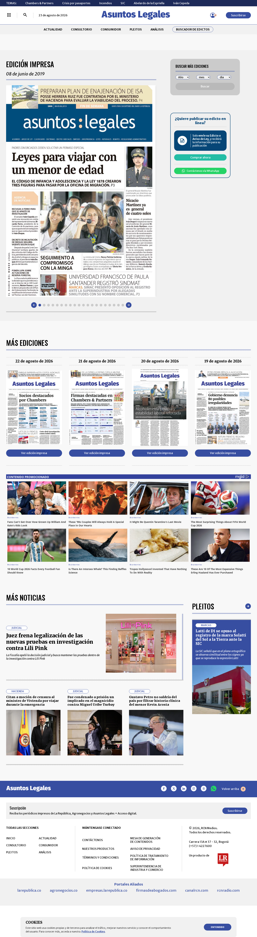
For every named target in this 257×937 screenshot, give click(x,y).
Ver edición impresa (34, 453)
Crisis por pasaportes (76, 3)
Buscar (205, 86)
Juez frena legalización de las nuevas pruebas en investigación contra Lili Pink (49, 641)
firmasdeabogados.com (156, 890)
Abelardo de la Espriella (149, 3)
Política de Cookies (93, 931)
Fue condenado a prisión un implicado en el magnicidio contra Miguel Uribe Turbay (91, 701)
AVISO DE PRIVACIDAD (145, 848)
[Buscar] (25, 15)
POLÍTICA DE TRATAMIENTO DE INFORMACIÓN (149, 857)
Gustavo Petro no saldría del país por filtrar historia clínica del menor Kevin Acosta (154, 701)
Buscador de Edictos (193, 29)
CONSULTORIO (81, 29)
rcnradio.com (228, 890)
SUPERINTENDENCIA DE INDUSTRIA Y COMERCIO (146, 868)
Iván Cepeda (181, 3)
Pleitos (203, 606)
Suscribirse (238, 15)
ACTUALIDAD (53, 29)
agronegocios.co (63, 890)
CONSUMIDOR (111, 29)
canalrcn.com (196, 890)
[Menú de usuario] (213, 15)
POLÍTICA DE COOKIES (97, 868)
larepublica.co (29, 890)
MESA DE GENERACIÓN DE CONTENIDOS (145, 839)
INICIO (10, 838)
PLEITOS (136, 29)
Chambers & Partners (39, 3)
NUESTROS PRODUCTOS (98, 848)
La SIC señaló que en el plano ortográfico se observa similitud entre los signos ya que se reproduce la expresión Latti (220, 654)
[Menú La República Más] (9, 15)
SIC (123, 3)
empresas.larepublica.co (106, 890)
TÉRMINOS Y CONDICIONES (100, 857)
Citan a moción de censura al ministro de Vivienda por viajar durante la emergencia (32, 701)
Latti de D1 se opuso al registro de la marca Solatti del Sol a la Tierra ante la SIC (221, 637)
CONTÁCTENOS (92, 840)
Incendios (105, 3)
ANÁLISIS (157, 29)
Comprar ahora (200, 157)
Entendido (217, 927)
